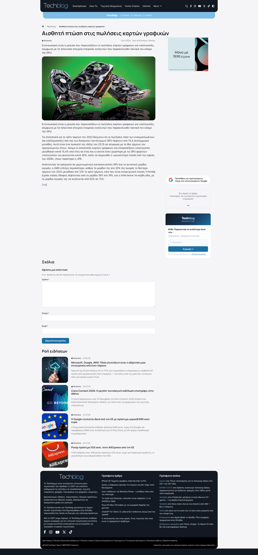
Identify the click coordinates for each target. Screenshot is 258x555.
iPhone (126, 15)
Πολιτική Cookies (87, 541)
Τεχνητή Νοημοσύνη (111, 6)
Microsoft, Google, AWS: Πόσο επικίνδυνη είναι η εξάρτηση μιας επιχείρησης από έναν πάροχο (108, 364)
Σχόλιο (45, 279)
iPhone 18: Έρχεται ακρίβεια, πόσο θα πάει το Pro (124, 481)
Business (48, 40)
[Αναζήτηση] (186, 6)
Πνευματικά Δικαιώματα (135, 541)
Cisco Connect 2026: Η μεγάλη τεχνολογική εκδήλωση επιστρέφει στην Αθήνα (112, 392)
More (156, 6)
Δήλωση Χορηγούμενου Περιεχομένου (110, 541)
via (44, 184)
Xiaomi (149, 15)
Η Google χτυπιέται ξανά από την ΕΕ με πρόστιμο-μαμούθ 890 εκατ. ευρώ (110, 420)
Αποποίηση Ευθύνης (154, 541)
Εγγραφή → (188, 249)
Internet (146, 6)
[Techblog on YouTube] (199, 5)
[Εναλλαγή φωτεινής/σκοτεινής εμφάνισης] (213, 6)
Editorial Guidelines (170, 541)
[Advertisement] (98, 222)
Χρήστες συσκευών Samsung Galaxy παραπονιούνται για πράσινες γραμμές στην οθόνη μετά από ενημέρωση (185, 490)
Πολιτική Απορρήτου (199, 254)
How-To (93, 6)
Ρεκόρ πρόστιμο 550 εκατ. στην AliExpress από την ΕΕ (102, 447)
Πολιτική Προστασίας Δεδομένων (66, 541)
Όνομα (45, 313)
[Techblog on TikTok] (209, 5)
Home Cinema (132, 6)
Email (45, 326)
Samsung (137, 15)
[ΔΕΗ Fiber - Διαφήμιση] (188, 54)
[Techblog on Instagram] (195, 5)
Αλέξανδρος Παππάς (146, 40)
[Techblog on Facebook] (191, 5)
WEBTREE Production (70, 545)
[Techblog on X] (204, 5)
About (59, 545)
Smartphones (79, 6)
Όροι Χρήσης (47, 541)
